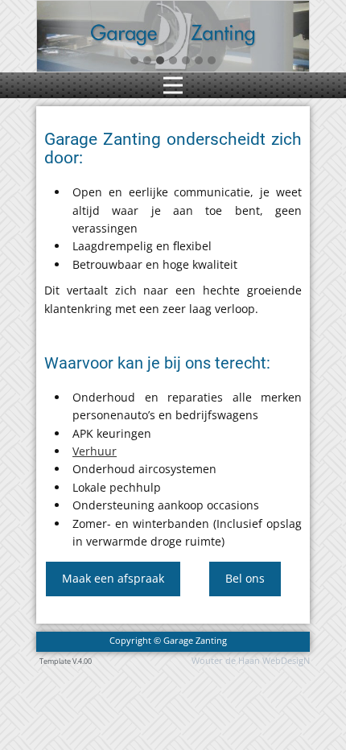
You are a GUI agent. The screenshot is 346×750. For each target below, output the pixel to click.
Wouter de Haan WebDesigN (251, 660)
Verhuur (94, 451)
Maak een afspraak (113, 578)
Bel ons (245, 578)
